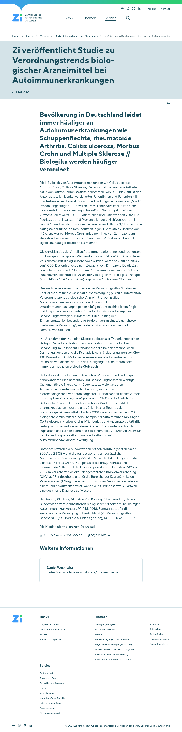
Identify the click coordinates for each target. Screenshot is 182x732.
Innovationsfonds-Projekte (52, 698)
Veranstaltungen (47, 693)
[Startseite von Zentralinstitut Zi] (28, 18)
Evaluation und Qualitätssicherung (111, 654)
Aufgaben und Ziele (49, 625)
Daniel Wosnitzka (60, 568)
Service (29, 36)
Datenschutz (155, 629)
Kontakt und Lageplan (50, 640)
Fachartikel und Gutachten (52, 683)
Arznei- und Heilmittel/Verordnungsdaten (115, 649)
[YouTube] (122, 9)
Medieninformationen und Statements (76, 36)
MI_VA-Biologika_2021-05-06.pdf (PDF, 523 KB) (75, 535)
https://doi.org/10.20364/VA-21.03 (106, 518)
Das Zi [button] (70, 18)
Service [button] (110, 18)
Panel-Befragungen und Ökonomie (112, 640)
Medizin (99, 635)
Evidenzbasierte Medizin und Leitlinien (114, 659)
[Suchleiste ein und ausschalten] (128, 18)
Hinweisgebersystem (159, 639)
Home (15, 36)
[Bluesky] (127, 9)
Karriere (43, 635)
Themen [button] (89, 18)
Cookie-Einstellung (158, 644)
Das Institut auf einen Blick (52, 630)
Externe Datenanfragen (51, 703)
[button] (168, 103)
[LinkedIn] (139, 9)
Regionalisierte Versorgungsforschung (113, 644)
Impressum (154, 624)
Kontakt (165, 8)
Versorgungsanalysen (105, 625)
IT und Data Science (105, 630)
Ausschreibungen (48, 708)
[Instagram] (133, 9)
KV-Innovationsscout (50, 713)
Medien (152, 8)
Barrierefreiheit (156, 634)
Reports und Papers (49, 678)
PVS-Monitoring (47, 673)
